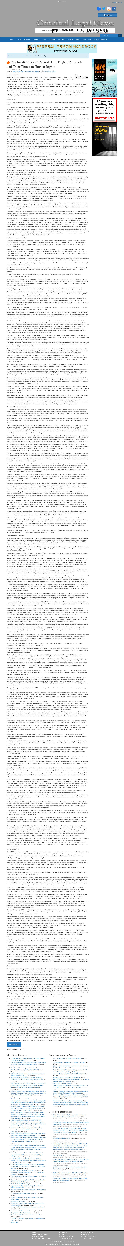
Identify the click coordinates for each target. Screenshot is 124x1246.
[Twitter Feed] (104, 8)
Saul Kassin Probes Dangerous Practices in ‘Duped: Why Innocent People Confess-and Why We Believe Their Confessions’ (26, 1130)
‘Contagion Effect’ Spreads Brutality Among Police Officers (27, 1207)
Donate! (78, 40)
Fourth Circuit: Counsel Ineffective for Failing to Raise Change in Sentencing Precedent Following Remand (28, 1134)
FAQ (62, 1234)
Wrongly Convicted (88, 1238)
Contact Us (64, 1232)
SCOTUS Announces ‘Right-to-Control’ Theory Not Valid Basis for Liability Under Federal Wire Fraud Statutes (28, 1063)
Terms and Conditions (67, 1236)
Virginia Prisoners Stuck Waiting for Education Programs (69, 1062)
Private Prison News (66, 1238)
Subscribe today (41, 56)
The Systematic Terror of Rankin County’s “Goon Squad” (69, 1058)
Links (44, 40)
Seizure (54, 1136)
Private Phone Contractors (75, 1126)
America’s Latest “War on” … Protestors (22, 1211)
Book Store (61, 40)
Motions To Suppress (74, 1134)
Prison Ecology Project (89, 1236)
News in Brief (14, 1222)
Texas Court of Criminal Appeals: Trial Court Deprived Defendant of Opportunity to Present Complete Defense (26, 1069)
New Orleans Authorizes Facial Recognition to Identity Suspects (28, 1189)
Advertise (70, 40)
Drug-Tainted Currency (33, 71)
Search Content (87, 40)
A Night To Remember (100, 40)
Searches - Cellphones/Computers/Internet (69, 1140)
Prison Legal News (37, 1236)
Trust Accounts (60, 1171)
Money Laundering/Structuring (60, 1153)
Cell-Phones (65, 1134)
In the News (27, 40)
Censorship (58, 1126)
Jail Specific (73, 1124)
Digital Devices (24, 71)
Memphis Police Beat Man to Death (20, 1213)
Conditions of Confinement (59, 1118)
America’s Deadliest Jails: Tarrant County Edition (66, 1077)
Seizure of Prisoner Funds (59, 1176)
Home (11, 40)
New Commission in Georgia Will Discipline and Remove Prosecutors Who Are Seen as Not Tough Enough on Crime (27, 1078)
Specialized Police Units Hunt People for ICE (23, 1170)
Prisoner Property (70, 1176)
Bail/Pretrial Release (79, 1118)
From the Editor (57, 1155)
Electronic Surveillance (70, 1142)
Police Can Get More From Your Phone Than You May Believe (28, 1176)
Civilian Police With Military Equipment (22, 1184)
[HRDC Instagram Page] (109, 8)
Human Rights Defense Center (40, 1234)
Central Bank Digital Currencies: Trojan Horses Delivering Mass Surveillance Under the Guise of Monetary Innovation (71, 1160)
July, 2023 (49, 70)
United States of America (49, 71)
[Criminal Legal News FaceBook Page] (99, 8)
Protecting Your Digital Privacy (62, 1083)
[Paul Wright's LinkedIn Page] (114, 8)
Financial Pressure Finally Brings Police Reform (24, 1193)
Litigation (35, 40)
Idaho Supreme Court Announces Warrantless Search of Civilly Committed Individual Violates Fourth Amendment (70, 1086)
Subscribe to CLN (88, 1232)
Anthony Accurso (26, 70)
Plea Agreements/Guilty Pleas (80, 1120)
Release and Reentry (73, 1175)
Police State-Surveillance (70, 1151)
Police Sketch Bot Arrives (18, 1201)
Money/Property (16, 71)
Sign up (120, 2)
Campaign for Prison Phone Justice (41, 1238)
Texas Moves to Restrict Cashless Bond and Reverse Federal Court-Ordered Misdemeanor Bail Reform (69, 1116)
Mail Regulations (80, 1124)
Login (114, 2)
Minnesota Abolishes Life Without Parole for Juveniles (26, 1215)
